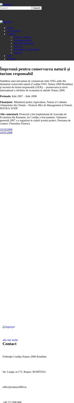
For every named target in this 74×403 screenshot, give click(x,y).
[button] (37, 338)
